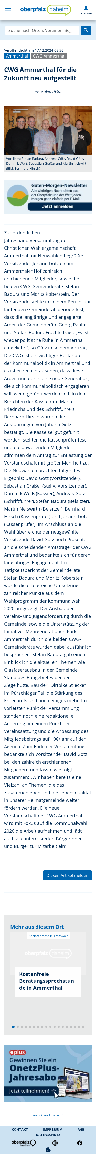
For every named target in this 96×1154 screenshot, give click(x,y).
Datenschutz (48, 1134)
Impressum (52, 1129)
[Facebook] (79, 1143)
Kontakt (20, 1129)
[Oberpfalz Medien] (23, 1143)
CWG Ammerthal (49, 56)
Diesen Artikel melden (67, 875)
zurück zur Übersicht (48, 1115)
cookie (48, 1150)
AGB (81, 1129)
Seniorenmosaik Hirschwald (48, 936)
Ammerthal (17, 56)
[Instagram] (55, 1143)
